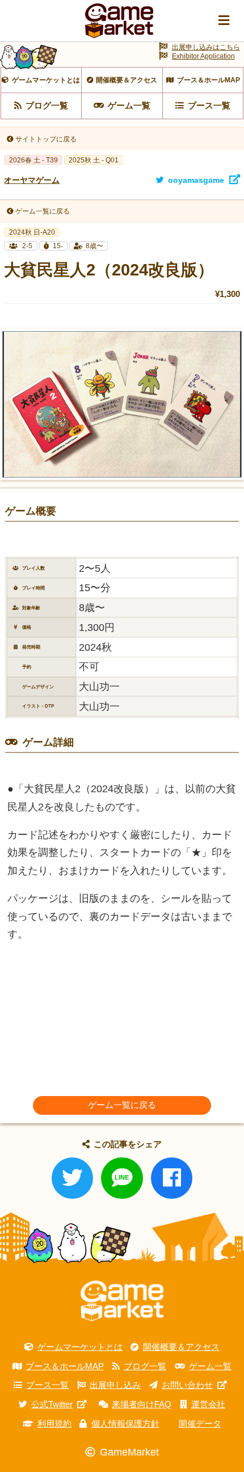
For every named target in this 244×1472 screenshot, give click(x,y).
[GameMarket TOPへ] (122, 1301)
